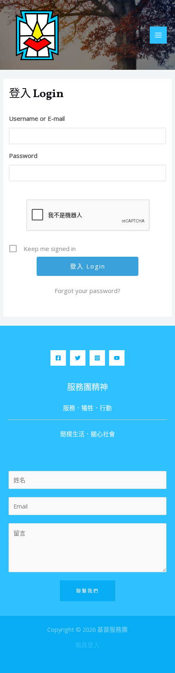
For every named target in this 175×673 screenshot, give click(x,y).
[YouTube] (117, 358)
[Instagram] (97, 358)
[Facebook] (58, 358)
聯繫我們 (87, 590)
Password (23, 155)
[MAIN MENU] (158, 35)
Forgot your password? (87, 291)
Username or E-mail (37, 118)
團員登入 (87, 645)
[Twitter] (77, 358)
